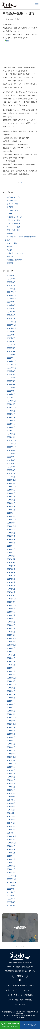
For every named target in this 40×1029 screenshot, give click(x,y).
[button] (16, 946)
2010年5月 (11, 859)
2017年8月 (11, 572)
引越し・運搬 (12, 243)
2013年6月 (11, 737)
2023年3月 (11, 351)
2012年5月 (11, 780)
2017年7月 (11, 576)
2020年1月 (11, 477)
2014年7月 (11, 694)
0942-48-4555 (11, 1023)
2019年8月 (11, 493)
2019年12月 (11, 480)
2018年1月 (11, 556)
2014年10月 (11, 684)
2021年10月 (11, 407)
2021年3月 (11, 430)
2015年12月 (11, 638)
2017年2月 (11, 592)
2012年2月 (11, 790)
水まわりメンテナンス (15, 253)
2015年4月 (11, 665)
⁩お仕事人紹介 (20, 1004)
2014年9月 (11, 688)
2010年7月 (11, 853)
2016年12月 (11, 599)
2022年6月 (11, 381)
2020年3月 (11, 470)
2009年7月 (11, 892)
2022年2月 (11, 394)
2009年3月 (11, 905)
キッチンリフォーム (14, 995)
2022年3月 (11, 391)
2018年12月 (11, 520)
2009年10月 (11, 882)
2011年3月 (11, 826)
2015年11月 (11, 642)
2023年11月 (11, 325)
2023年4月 (11, 348)
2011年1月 (10, 833)
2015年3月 (11, 668)
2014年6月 (11, 698)
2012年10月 (11, 764)
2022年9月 (11, 371)
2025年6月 (11, 275)
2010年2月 (11, 869)
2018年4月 (11, 546)
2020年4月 (11, 467)
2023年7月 (11, 338)
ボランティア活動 (13, 220)
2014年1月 (11, 714)
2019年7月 (11, 496)
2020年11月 (11, 444)
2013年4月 (11, 744)
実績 (21, 999)
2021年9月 (11, 411)
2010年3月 (11, 866)
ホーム (8, 985)
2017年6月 (11, 579)
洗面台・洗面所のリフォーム (23, 985)
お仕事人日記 (12, 200)
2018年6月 (11, 539)
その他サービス (12, 210)
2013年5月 (11, 740)
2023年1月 (11, 358)
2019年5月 (11, 503)
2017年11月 (11, 562)
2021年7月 (11, 417)
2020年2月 (11, 473)
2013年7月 (11, 734)
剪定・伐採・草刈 (13, 230)
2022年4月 (11, 388)
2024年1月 (11, 318)
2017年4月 (11, 585)
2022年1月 (11, 397)
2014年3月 (11, 708)
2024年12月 (11, 292)
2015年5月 (11, 661)
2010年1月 (11, 872)
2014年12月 (11, 678)
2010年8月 (11, 849)
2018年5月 (11, 543)
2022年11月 (11, 365)
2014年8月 (11, 691)
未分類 (9, 250)
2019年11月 (11, 483)
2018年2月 (11, 553)
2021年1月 (11, 437)
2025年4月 (11, 279)
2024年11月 (11, 295)
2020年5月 (11, 463)
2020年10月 (11, 447)
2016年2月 (11, 632)
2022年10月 (11, 368)
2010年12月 (11, 836)
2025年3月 (11, 282)
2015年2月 (11, 671)
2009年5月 (11, 899)
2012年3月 (11, 787)
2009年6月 (11, 896)
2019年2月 (11, 513)
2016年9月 (11, 609)
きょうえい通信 (12, 204)
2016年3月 (11, 628)
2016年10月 (11, 605)
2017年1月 (11, 595)
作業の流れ (28, 995)
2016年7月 (11, 615)
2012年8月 (11, 770)
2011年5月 (11, 820)
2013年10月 (11, 724)
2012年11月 (11, 760)
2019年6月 (11, 500)
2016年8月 (11, 612)
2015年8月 (11, 651)
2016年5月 (11, 622)
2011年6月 (11, 816)
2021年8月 (11, 414)
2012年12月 (11, 757)
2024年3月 (11, 312)
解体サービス (12, 256)
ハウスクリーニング (14, 217)
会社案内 (28, 999)
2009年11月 (11, 879)
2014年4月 (11, 704)
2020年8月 (11, 454)
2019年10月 (11, 487)
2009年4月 (11, 902)
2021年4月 (11, 427)
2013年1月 (11, 754)
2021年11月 (11, 404)
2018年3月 (11, 549)
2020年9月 (11, 450)
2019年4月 (11, 506)
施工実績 (10, 247)
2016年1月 (11, 635)
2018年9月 (11, 529)
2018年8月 (11, 533)
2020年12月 (11, 440)
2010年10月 (11, 843)
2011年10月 (11, 803)
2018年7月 (11, 536)
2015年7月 (11, 655)
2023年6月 (11, 341)
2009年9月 (11, 886)
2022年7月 (11, 378)
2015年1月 (11, 675)
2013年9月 (11, 727)
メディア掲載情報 (13, 223)
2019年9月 (11, 490)
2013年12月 (11, 717)
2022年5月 (11, 384)
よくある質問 (13, 999)
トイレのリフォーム (26, 990)
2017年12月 (11, 559)
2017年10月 (11, 566)
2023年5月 (11, 345)
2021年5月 (11, 424)
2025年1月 (11, 289)
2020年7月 (11, 457)
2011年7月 (11, 813)
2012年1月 (11, 793)
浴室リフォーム (11, 990)
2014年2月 (11, 711)
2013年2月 (11, 750)
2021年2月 (11, 434)
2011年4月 (11, 823)
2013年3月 (11, 747)
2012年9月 (11, 767)
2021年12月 (11, 401)
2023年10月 (11, 328)
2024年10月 (11, 299)
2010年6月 (11, 856)
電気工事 (10, 263)
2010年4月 (11, 863)
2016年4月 (11, 625)
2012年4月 (11, 783)
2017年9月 (11, 569)
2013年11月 (11, 721)
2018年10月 (11, 526)
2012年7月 (11, 773)
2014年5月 (11, 701)
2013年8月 (11, 731)
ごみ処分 (10, 207)
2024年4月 (11, 308)
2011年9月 (11, 806)
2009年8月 (11, 889)
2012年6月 (11, 777)
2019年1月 (11, 516)
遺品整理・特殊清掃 (14, 260)
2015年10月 (11, 645)
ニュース (10, 214)
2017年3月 (11, 589)
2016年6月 (11, 618)
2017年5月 (11, 582)
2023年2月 (11, 355)
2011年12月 (11, 797)
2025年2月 (11, 285)
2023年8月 (11, 335)
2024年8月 (11, 305)
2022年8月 (11, 374)
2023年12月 (11, 322)
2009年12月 (11, 876)
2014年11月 (11, 681)
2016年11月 (11, 602)
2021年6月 (11, 421)
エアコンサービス (13, 197)
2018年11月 (11, 523)
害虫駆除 (10, 233)
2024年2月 (11, 315)
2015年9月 (11, 648)
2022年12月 (11, 361)
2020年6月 (11, 460)
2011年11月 (11, 800)
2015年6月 (11, 658)
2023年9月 (11, 332)
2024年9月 (11, 302)
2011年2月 (11, 830)
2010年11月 (11, 839)
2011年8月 (11, 810)
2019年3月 (11, 510)
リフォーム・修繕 (13, 227)
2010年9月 (11, 846)
